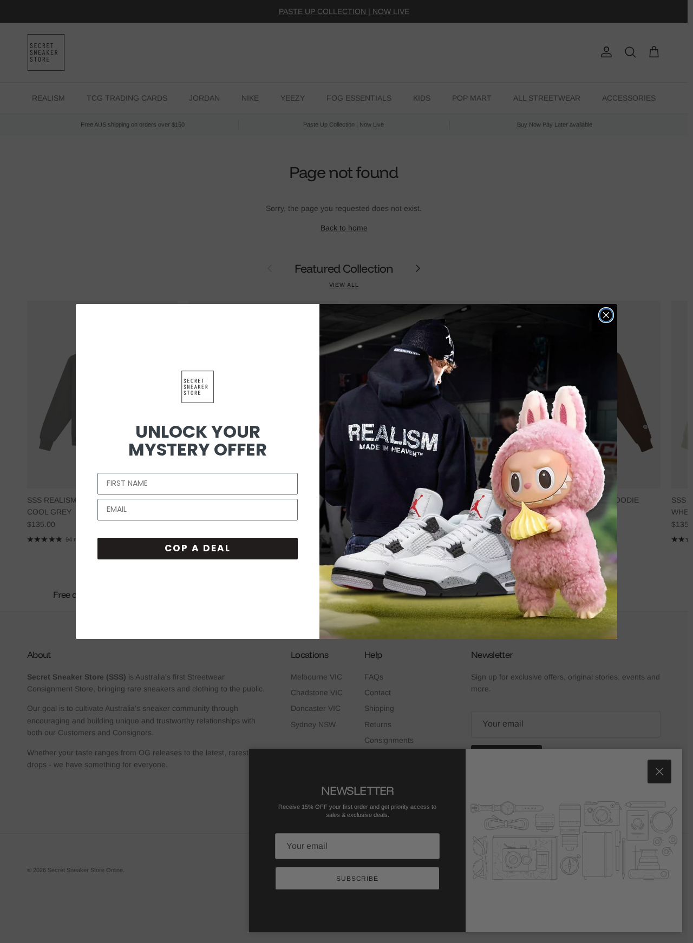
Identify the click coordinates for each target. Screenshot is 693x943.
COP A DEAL (198, 548)
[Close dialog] (606, 315)
